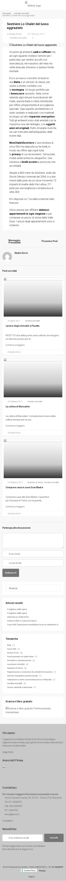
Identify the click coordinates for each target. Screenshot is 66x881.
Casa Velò (11, 649)
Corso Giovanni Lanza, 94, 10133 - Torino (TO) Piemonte (33, 797)
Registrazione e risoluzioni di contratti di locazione (30, 672)
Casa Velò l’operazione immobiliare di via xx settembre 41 (33, 625)
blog (9, 645)
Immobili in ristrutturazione (19, 660)
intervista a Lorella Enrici (18, 617)
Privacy (42, 871)
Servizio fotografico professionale (22, 676)
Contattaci (7, 820)
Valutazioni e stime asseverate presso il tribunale (29, 680)
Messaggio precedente (14, 241)
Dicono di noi (13, 653)
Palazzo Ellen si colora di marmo (22, 621)
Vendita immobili (21, 13)
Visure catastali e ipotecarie (19, 687)
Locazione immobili (16, 664)
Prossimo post (50, 241)
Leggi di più (8, 752)
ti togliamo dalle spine (17, 609)
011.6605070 (15, 802)
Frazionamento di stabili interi (20, 657)
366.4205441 (15, 806)
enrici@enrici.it (12, 814)
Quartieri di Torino (35, 482)
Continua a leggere (15, 345)
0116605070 (57, 867)
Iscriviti (54, 837)
